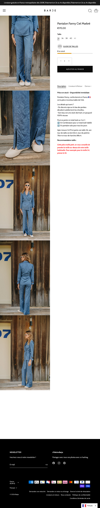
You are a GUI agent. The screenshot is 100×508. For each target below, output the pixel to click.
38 (66, 38)
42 (75, 38)
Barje (17, 494)
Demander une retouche (37, 491)
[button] (75, 46)
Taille (59, 34)
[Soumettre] (46, 465)
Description (61, 86)
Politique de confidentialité (81, 495)
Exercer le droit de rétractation (80, 491)
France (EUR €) (12, 482)
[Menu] (4, 10)
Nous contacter (66, 495)
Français (12, 488)
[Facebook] (53, 463)
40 (71, 38)
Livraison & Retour (75, 86)
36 (62, 38)
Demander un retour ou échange (58, 491)
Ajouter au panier (75, 69)
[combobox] (89, 505)
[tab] (63, 86)
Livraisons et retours (52, 495)
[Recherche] (90, 11)
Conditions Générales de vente (80, 498)
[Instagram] (59, 463)
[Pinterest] (64, 463)
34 (58, 38)
